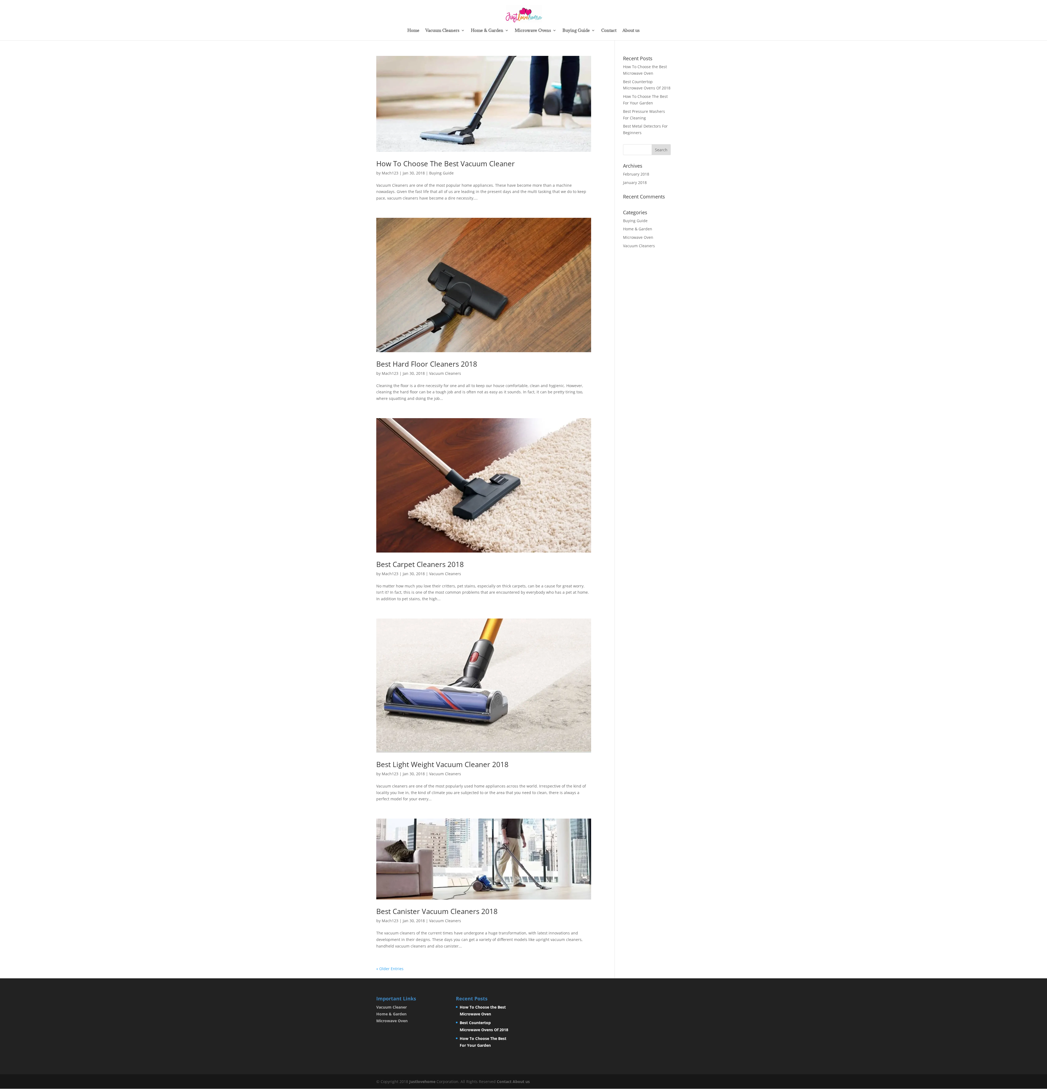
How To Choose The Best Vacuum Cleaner (445, 163)
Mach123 (390, 173)
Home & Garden (487, 30)
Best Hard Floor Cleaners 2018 (426, 364)
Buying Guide (576, 30)
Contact (608, 30)
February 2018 (636, 174)
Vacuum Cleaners (442, 30)
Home (413, 30)
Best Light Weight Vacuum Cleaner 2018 (442, 764)
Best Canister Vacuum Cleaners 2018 (437, 911)
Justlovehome (422, 1081)
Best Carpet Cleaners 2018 (420, 564)
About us (631, 30)
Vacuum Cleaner (391, 1007)
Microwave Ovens (533, 30)
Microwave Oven (638, 237)
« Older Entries (390, 968)
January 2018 (635, 182)
